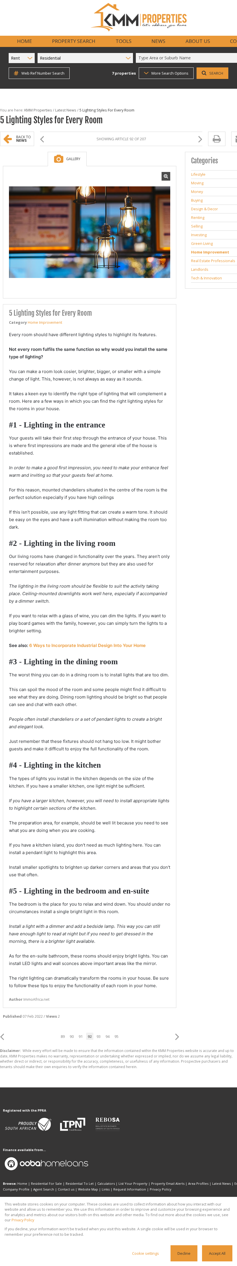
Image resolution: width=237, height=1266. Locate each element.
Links (106, 1189)
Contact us (66, 1189)
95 (116, 1036)
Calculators (106, 1183)
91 (81, 1036)
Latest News (65, 110)
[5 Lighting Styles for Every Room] (89, 232)
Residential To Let (80, 1183)
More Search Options (169, 73)
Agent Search (43, 1189)
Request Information (129, 1189)
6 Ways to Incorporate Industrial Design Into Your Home (87, 645)
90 (72, 1036)
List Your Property (132, 1183)
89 (63, 1036)
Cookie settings (145, 1253)
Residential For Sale (46, 1183)
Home (22, 1183)
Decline (183, 1253)
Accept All (217, 1253)
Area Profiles (198, 1183)
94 (107, 1036)
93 (99, 1036)
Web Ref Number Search (42, 73)
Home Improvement (45, 322)
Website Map (88, 1189)
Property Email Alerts (167, 1183)
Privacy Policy (160, 1189)
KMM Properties (38, 110)
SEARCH (216, 73)
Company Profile (16, 1189)
